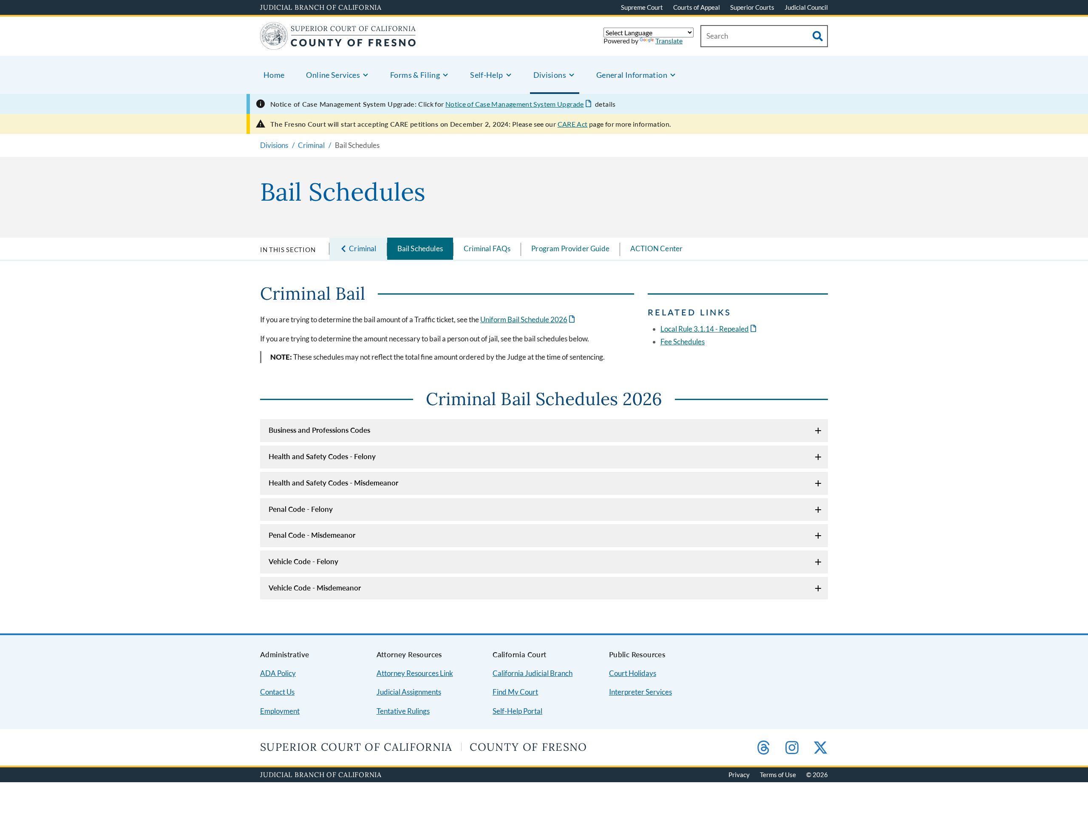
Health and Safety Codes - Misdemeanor (333, 482)
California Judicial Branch (532, 673)
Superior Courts (752, 7)
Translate (669, 41)
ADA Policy (278, 673)
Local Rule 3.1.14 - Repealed (704, 328)
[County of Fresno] (338, 44)
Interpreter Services (640, 691)
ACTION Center (656, 248)
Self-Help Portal (517, 711)
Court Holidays (632, 673)
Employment (280, 711)
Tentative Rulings (403, 711)
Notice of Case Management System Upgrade (514, 104)
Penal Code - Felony (301, 509)
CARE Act (573, 124)
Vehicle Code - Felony (303, 561)
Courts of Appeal (696, 7)
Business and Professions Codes (319, 430)
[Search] (818, 36)
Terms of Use (778, 774)
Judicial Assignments (409, 691)
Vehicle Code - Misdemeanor (315, 587)
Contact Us (277, 691)
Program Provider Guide (570, 248)
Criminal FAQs (487, 248)
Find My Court (515, 691)
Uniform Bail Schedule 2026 (523, 319)
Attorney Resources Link (415, 673)
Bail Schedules (420, 248)
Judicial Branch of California (321, 7)
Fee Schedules (682, 341)
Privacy (739, 774)
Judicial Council (806, 7)
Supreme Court (642, 7)
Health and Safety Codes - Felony (322, 456)
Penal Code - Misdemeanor (312, 535)
